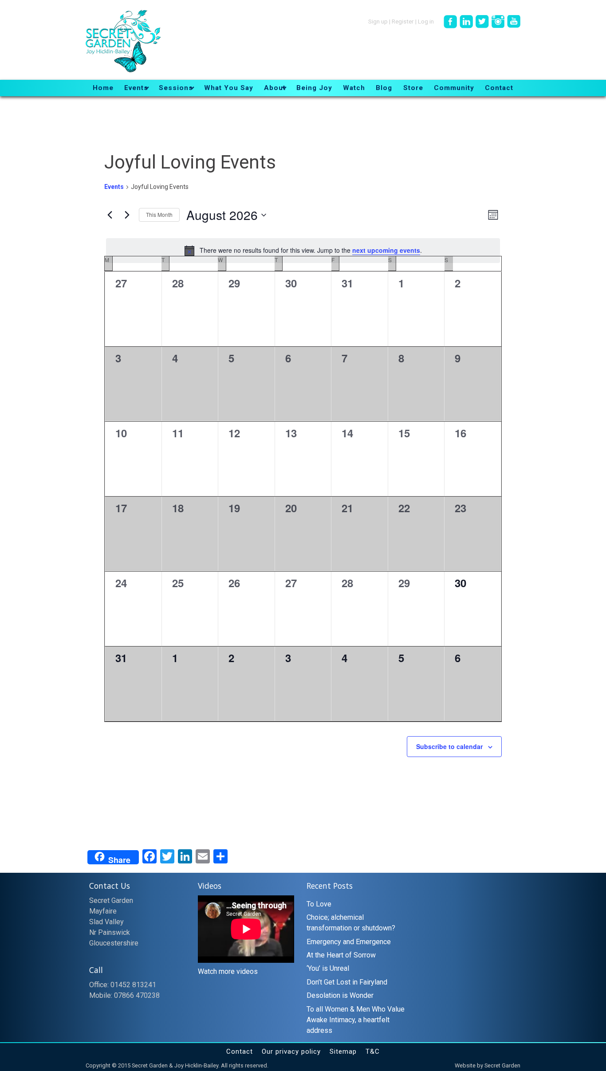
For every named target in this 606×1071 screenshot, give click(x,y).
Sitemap (343, 1051)
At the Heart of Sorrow (341, 955)
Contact (239, 1051)
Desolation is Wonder (340, 995)
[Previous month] (109, 215)
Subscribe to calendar (449, 746)
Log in (426, 20)
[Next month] (127, 215)
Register (403, 20)
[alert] (303, 250)
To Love (319, 904)
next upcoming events (386, 250)
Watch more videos (228, 971)
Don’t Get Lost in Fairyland (347, 982)
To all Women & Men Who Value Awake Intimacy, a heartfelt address (356, 1020)
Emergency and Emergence (349, 942)
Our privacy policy (291, 1051)
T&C (373, 1051)
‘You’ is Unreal (328, 968)
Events (114, 186)
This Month (159, 214)
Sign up (378, 20)
